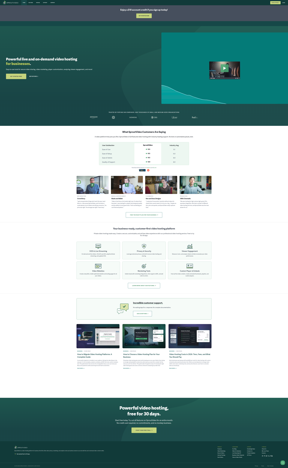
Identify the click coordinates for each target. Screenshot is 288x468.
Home (24, 2)
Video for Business (236, 451)
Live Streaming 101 (236, 453)
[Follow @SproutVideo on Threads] (266, 456)
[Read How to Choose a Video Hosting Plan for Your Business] (143, 336)
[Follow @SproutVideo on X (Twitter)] (268, 456)
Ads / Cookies (270, 466)
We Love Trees (265, 451)
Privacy (256, 466)
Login (283, 2)
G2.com (154, 167)
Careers (264, 453)
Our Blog (234, 449)
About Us (264, 449)
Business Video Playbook (238, 455)
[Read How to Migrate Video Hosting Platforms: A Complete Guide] (97, 336)
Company (52, 2)
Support (45, 2)
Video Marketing (221, 451)
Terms (262, 466)
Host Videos (220, 457)
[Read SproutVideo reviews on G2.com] (148, 170)
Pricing (38, 2)
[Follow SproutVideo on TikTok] (270, 456)
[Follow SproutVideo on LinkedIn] (272, 456)
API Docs (249, 455)
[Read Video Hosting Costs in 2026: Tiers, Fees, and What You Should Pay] (190, 336)
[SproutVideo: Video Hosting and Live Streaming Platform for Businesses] (12, 2)
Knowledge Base (251, 449)
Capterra (148, 167)
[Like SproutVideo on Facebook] (264, 456)
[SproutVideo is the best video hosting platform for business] (20, 447)
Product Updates (251, 453)
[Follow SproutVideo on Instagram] (262, 456)
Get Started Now (144, 15)
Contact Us (249, 451)
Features (30, 2)
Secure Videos (221, 453)
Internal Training (221, 455)
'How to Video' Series (237, 457)
